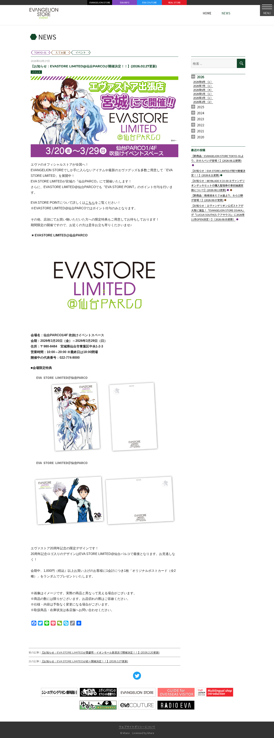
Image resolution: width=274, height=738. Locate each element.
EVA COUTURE (149, 2)
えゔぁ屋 (231, 190)
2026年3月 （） (203, 98)
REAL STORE (174, 2)
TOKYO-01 (193, 165)
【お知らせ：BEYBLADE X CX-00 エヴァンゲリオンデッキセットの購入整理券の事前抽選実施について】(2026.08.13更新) (218, 185)
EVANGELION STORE (99, 2)
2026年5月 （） (203, 94)
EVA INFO (124, 2)
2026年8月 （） (203, 82)
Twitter (137, 676)
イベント (36, 72)
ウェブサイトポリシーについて (137, 727)
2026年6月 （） (203, 90)
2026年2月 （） (203, 102)
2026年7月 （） (203, 86)
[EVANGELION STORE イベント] (44, 13)
